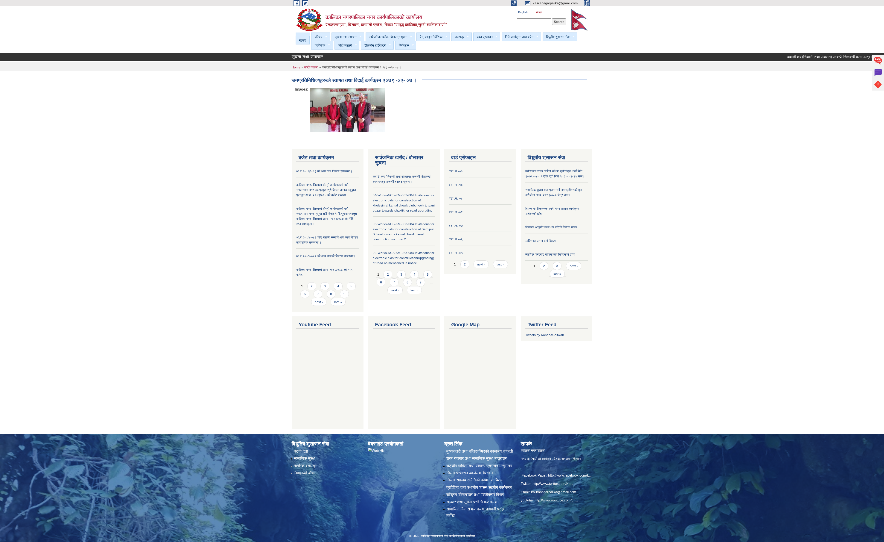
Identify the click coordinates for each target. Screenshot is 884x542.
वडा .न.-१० (456, 185)
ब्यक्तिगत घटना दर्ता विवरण (540, 241)
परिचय (316, 37)
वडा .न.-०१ (456, 171)
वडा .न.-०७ (456, 225)
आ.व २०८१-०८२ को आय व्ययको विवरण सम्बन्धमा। (325, 256)
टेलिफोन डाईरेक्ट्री (373, 45)
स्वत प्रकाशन (483, 37)
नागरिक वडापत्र (305, 466)
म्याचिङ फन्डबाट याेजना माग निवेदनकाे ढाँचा (550, 254)
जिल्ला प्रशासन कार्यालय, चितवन (469, 473)
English (523, 12)
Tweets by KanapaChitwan (544, 335)
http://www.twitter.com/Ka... (552, 484)
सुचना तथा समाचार (344, 37)
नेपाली (539, 12)
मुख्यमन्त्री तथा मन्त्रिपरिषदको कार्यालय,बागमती (479, 451)
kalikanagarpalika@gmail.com (553, 492)
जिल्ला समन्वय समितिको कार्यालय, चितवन (475, 480)
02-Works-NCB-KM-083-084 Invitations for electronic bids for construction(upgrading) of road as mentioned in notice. (403, 258)
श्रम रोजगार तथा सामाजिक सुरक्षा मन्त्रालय (476, 458)
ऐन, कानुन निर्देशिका (429, 37)
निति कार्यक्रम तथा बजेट (517, 37)
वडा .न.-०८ (456, 198)
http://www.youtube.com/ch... (556, 500)
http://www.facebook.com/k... (570, 475)
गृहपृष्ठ (302, 40)
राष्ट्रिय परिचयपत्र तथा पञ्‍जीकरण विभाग (475, 494)
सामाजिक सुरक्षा (304, 458)
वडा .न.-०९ (456, 212)
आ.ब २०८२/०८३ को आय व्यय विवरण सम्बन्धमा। (324, 171)
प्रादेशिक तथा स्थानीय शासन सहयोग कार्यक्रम (479, 487)
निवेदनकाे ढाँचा (304, 473)
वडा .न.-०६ (456, 239)
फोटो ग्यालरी (343, 45)
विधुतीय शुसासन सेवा (556, 37)
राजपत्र (457, 37)
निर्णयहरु (402, 45)
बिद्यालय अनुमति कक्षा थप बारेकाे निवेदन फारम (551, 227)
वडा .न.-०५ (456, 253)
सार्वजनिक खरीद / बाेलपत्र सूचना (386, 37)
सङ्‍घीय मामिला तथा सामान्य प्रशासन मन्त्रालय (479, 466)
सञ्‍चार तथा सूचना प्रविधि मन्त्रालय (471, 502)
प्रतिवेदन (318, 45)
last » (338, 302)
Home (296, 67)
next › (319, 302)
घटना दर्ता (301, 451)
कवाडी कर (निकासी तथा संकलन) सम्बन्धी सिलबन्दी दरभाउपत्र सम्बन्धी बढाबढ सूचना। (821, 57)
